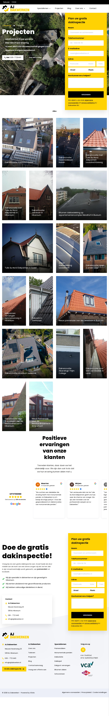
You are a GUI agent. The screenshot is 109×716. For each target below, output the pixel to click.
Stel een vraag (35, 57)
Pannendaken (59, 648)
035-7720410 (13, 57)
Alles (54, 111)
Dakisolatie (58, 657)
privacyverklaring (88, 103)
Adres (70, 59)
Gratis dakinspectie (12, 669)
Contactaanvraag (35, 665)
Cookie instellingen (100, 692)
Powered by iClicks (28, 693)
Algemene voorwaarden (71, 692)
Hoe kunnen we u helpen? (79, 75)
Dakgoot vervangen (62, 665)
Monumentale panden (63, 652)
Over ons (31, 648)
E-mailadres (74, 48)
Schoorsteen (59, 674)
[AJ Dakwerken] (15, 8)
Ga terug (7, 25)
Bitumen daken (60, 669)
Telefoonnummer (76, 38)
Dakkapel (58, 661)
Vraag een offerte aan (37, 669)
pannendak (42, 569)
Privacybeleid (86, 692)
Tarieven (31, 652)
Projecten (32, 657)
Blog (30, 661)
